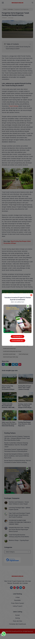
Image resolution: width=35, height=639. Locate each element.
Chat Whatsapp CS (17, 336)
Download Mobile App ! (17, 340)
